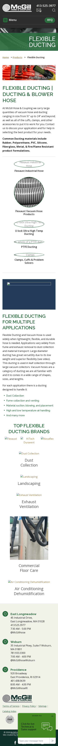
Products (17, 57)
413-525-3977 (46, 5)
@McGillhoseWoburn (23, 660)
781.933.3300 (18, 653)
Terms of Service (10, 706)
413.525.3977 (18, 625)
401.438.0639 (18, 680)
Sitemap (42, 706)
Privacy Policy (29, 706)
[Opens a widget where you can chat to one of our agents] (37, 728)
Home (5, 57)
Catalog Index (9, 711)
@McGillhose (18, 632)
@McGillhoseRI (19, 688)
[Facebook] (15, 742)
